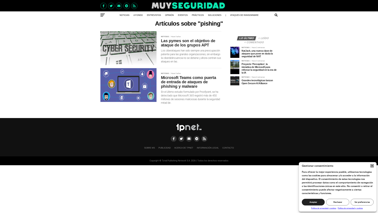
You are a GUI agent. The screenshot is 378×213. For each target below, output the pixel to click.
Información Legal (208, 148)
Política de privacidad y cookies (323, 208)
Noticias (124, 15)
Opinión (169, 15)
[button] (372, 165)
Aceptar (313, 202)
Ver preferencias (362, 202)
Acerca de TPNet (183, 148)
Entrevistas (154, 15)
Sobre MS (149, 148)
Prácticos (198, 15)
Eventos (183, 15)
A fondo (138, 15)
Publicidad (164, 148)
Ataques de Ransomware (244, 15)
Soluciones (214, 15)
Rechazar (337, 202)
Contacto (228, 148)
